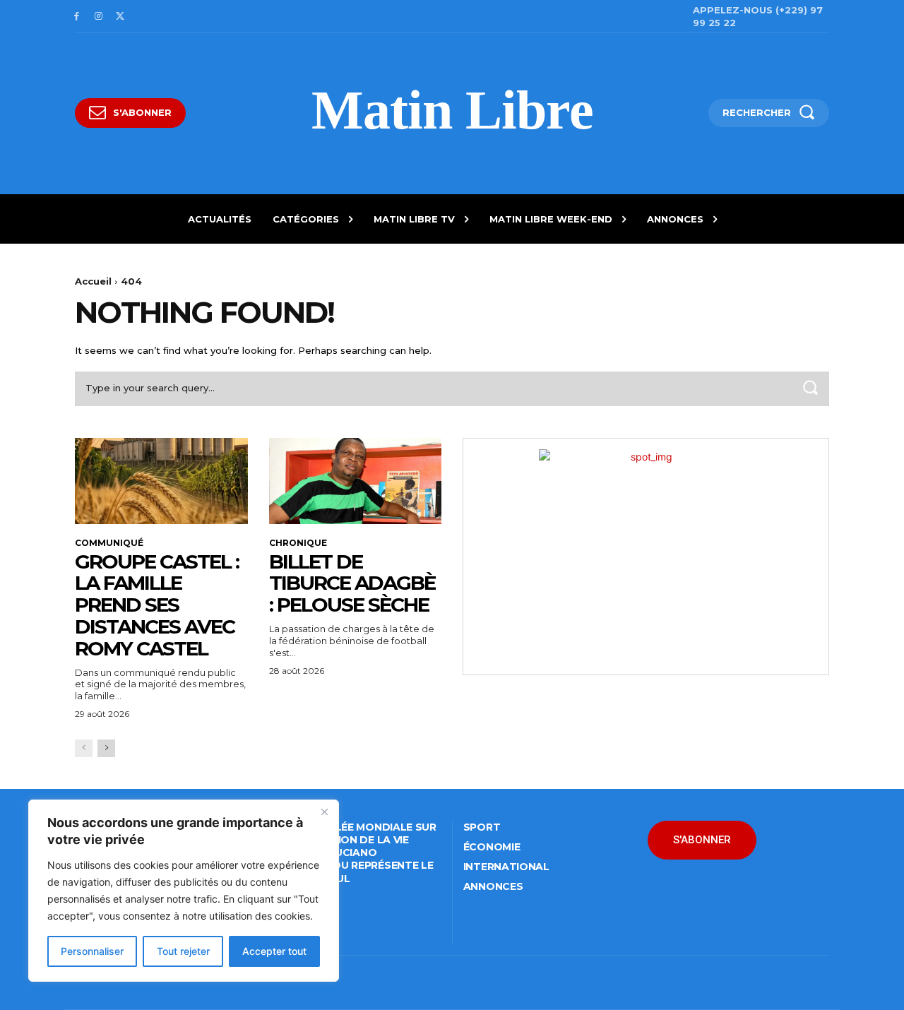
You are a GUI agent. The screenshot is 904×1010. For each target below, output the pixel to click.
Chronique (298, 543)
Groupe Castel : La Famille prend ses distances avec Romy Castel (157, 604)
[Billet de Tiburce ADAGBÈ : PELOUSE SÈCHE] (355, 481)
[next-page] (106, 748)
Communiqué (109, 543)
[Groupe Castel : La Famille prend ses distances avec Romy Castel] (161, 481)
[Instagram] (98, 16)
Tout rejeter (183, 951)
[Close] (324, 811)
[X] (120, 16)
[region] (183, 891)
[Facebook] (76, 16)
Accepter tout (274, 951)
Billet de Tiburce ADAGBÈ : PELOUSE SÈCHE (352, 583)
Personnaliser (92, 951)
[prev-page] (84, 748)
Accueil (93, 281)
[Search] (810, 389)
